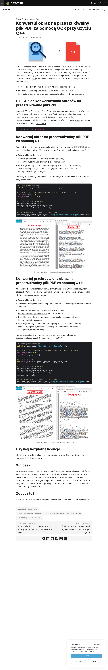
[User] (100, 3)
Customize (78, 661)
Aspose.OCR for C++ (25, 111)
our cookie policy (91, 651)
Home (6, 9)
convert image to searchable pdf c (29, 518)
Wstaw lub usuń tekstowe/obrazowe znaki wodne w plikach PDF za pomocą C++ (54, 500)
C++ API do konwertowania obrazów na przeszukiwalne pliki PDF (47, 87)
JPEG (74, 147)
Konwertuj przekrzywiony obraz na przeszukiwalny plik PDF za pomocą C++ (52, 94)
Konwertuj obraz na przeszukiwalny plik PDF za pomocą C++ (45, 90)
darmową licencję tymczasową (30, 458)
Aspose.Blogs (35, 19)
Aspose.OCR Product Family (27, 509)
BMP (80, 147)
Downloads (41, 123)
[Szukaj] (105, 3)
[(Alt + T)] (12, 9)
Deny (95, 661)
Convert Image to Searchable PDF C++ (31, 513)
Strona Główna (22, 19)
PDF (45, 75)
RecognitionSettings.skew (29, 320)
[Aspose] (14, 3)
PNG (85, 147)
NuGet (77, 120)
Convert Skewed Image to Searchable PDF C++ (64, 513)
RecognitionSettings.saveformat (32, 162)
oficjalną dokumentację (77, 480)
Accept (86, 656)
